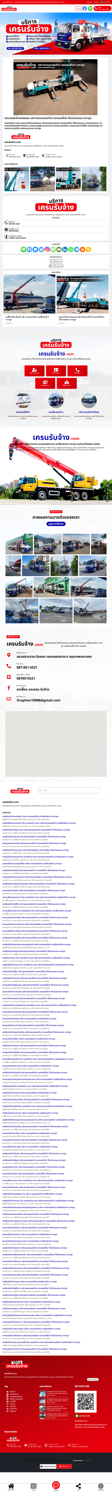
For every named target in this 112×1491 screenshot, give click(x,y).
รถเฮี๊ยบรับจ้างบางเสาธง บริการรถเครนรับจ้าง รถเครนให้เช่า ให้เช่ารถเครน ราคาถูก (35, 850)
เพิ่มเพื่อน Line (14, 229)
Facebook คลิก (50, 154)
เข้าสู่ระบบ (96, 2)
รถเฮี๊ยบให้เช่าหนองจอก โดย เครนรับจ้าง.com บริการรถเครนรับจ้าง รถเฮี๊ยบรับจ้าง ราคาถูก (39, 823)
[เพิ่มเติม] (101, 1486)
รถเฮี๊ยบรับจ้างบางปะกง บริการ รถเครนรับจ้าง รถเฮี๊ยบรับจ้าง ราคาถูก (30, 1113)
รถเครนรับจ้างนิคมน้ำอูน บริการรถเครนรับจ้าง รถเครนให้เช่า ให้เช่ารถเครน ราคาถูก (35, 985)
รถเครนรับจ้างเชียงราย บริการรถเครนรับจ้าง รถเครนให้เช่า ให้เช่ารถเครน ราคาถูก (35, 1261)
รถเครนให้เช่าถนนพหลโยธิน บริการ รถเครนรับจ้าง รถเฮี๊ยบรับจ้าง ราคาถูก (32, 863)
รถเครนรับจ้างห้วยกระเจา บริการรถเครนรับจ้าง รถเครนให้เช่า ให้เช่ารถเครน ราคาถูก (35, 1322)
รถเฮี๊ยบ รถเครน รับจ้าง (53, 157)
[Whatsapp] (71, 249)
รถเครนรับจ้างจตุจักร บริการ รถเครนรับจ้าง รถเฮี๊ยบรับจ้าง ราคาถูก (29, 1018)
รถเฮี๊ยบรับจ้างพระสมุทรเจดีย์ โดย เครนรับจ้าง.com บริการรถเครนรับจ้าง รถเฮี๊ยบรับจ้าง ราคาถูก (41, 1342)
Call (100, 7)
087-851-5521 (104, 9)
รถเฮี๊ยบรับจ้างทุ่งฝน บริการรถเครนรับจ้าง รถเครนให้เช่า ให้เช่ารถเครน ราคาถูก (34, 1295)
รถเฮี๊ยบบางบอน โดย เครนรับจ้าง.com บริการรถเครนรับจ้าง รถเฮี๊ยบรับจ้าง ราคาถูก (36, 957)
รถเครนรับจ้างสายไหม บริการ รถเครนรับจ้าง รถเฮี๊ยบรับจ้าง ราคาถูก (29, 1133)
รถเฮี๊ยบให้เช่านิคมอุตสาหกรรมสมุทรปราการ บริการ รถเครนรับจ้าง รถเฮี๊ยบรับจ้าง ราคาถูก (38, 1119)
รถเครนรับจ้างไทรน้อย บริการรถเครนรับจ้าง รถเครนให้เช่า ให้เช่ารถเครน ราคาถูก (34, 1227)
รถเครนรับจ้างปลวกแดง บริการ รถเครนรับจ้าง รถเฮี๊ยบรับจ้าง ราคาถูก (30, 1065)
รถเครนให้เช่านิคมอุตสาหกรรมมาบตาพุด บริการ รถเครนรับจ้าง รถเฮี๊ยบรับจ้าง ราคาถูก (37, 1315)
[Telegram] (76, 249)
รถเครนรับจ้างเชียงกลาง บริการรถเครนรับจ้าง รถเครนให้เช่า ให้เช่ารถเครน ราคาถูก (35, 1335)
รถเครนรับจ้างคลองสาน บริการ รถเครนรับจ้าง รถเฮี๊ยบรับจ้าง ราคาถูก (30, 1241)
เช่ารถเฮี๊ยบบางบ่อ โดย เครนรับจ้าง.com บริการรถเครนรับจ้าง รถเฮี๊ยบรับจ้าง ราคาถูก (36, 910)
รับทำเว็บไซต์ (87, 1460)
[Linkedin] (65, 249)
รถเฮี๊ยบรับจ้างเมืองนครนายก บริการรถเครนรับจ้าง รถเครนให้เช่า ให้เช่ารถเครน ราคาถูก (37, 1254)
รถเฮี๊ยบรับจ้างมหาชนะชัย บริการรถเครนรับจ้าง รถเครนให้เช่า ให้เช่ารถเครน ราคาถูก (35, 1268)
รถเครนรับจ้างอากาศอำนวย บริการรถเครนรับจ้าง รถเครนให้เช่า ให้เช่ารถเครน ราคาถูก (37, 924)
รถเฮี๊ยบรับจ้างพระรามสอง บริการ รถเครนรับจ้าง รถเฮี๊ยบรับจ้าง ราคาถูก (31, 1328)
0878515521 (14, 231)
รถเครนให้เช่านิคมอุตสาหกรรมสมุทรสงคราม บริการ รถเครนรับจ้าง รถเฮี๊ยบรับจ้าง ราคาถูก (38, 1207)
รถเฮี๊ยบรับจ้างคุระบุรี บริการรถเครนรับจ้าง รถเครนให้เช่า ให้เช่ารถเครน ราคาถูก (34, 836)
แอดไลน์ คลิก (31, 154)
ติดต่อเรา (89, 2)
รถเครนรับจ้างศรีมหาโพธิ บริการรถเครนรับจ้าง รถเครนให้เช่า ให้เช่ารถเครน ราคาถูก (35, 1099)
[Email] (59, 249)
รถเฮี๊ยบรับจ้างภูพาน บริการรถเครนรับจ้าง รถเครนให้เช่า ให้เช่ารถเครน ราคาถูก (33, 1308)
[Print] (82, 249)
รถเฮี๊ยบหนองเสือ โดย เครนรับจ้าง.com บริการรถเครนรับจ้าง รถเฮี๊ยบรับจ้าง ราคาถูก (57, 1408)
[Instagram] (47, 249)
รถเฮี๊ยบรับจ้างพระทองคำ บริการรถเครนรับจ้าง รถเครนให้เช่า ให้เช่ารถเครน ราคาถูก (57, 1416)
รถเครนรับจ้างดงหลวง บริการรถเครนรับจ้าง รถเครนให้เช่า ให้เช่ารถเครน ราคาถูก (34, 1140)
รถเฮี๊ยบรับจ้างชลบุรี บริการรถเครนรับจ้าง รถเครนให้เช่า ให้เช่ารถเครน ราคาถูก (33, 951)
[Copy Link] (88, 249)
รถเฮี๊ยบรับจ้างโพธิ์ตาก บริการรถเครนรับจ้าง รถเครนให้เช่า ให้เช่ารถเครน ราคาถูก (34, 1288)
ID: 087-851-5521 (35, 1446)
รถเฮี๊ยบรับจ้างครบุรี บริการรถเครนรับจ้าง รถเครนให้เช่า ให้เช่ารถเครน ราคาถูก (33, 870)
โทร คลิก (12, 154)
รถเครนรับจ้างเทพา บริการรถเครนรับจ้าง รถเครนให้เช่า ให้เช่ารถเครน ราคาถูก (33, 1167)
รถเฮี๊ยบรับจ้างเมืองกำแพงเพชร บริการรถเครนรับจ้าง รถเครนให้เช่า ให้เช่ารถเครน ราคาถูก (38, 883)
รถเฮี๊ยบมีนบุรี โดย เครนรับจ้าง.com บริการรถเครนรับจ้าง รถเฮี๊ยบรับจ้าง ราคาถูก (35, 1086)
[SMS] (53, 249)
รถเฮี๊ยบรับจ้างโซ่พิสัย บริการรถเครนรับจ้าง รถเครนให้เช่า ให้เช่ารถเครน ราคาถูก (34, 1052)
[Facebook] (29, 249)
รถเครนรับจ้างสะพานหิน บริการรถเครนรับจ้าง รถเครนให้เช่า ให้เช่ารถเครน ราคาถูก (35, 991)
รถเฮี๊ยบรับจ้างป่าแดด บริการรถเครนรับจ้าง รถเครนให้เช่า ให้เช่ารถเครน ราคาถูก (34, 1153)
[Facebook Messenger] (35, 249)
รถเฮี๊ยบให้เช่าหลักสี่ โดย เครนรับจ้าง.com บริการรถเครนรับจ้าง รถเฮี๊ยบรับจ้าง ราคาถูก (37, 1106)
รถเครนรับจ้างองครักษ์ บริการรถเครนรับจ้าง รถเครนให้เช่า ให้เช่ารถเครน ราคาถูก (35, 917)
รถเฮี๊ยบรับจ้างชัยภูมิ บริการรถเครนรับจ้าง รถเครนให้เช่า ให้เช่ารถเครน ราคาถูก (33, 1160)
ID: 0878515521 (33, 157)
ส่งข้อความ (75, 1444)
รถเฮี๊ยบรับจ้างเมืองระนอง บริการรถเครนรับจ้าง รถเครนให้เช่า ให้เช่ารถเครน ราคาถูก (36, 829)
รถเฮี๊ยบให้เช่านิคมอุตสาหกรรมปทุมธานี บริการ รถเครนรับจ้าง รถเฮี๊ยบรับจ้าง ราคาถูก (36, 944)
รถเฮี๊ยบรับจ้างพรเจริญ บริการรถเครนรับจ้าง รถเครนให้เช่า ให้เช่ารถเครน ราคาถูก (35, 1126)
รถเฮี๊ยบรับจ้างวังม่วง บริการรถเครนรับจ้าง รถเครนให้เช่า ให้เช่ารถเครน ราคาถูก (34, 1045)
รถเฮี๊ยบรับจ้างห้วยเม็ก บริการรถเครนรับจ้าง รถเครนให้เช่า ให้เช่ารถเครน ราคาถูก (34, 1072)
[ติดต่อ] (56, 1485)
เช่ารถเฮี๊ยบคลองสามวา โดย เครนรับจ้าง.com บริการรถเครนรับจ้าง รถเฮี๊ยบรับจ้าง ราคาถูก (39, 897)
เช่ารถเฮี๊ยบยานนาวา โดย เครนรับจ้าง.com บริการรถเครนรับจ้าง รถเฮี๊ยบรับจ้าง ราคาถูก (37, 1180)
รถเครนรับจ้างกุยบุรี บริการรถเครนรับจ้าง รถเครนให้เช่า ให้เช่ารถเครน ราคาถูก (33, 998)
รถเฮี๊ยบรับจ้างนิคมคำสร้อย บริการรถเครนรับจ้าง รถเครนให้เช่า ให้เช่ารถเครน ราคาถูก (36, 1032)
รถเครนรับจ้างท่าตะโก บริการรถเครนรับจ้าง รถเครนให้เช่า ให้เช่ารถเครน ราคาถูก (34, 1349)
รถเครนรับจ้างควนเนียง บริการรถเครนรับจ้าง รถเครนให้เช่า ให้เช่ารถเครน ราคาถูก (35, 1274)
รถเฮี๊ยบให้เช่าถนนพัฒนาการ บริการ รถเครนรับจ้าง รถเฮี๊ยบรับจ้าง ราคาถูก (32, 1193)
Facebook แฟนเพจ (15, 236)
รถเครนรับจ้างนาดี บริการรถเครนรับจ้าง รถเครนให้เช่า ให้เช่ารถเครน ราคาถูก (33, 1025)
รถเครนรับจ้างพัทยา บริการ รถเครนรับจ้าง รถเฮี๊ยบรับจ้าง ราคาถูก (28, 1038)
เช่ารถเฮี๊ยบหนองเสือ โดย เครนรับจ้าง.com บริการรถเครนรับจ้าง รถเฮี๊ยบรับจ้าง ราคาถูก (38, 1059)
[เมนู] (33, 1486)
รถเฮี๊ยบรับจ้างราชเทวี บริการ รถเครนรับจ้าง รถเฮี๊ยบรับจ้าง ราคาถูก (29, 1092)
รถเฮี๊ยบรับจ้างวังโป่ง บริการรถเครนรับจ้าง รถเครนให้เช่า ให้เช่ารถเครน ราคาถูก (34, 904)
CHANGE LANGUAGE (49, 1467)
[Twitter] (41, 249)
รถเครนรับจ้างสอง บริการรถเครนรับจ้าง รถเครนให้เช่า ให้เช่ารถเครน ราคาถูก (33, 1173)
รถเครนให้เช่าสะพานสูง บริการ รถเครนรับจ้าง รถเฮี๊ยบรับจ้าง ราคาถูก (30, 1146)
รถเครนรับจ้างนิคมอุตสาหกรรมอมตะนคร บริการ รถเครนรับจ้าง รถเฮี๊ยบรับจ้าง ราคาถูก (37, 1079)
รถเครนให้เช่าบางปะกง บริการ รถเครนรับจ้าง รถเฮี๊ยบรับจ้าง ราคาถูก (29, 1234)
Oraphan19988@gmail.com (38, 700)
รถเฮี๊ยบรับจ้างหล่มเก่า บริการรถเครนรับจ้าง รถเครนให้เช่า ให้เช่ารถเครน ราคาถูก (34, 1247)
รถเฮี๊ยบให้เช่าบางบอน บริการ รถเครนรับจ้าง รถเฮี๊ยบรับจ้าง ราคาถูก (29, 1281)
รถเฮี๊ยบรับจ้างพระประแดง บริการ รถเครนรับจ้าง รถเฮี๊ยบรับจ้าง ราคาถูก (31, 1301)
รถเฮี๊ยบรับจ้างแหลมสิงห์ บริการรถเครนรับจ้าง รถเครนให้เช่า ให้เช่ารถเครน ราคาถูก (35, 1214)
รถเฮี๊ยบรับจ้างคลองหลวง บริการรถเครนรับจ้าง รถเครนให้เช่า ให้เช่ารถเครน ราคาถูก (57, 1401)
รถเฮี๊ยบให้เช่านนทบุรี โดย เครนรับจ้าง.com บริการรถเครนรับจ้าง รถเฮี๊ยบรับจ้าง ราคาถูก (37, 856)
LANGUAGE (106, 2)
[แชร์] (78, 1486)
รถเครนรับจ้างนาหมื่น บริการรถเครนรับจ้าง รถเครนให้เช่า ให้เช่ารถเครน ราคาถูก (34, 843)
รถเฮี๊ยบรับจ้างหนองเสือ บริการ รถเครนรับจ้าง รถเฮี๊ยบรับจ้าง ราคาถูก (30, 816)
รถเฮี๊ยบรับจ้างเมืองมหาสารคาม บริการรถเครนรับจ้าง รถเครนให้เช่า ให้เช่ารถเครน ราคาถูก (38, 1221)
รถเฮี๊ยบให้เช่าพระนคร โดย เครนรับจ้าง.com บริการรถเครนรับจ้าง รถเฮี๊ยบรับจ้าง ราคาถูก (38, 1200)
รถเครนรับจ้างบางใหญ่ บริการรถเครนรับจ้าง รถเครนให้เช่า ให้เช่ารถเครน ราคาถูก (34, 931)
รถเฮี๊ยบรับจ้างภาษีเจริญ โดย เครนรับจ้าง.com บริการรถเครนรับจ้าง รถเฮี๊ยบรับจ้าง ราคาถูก (39, 1005)
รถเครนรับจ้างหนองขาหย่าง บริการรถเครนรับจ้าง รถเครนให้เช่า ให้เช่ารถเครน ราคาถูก (37, 877)
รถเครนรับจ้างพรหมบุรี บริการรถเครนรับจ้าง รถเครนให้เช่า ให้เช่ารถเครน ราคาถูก (35, 1011)
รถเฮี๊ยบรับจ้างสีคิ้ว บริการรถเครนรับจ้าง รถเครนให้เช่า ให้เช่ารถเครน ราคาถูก (33, 971)
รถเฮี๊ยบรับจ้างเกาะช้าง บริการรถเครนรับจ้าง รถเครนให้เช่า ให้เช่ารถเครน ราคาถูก (57, 1393)
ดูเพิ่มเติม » (9, 323)
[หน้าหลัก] (11, 1486)
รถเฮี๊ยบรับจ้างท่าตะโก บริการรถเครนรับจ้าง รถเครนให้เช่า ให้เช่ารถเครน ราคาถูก (34, 978)
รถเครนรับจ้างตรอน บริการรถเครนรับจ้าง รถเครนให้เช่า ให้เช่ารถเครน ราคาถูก (33, 1187)
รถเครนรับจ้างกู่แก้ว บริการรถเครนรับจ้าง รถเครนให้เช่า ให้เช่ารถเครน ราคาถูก (33, 890)
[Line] (23, 249)
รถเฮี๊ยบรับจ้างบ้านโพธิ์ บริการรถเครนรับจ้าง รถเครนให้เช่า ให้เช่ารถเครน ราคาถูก (34, 937)
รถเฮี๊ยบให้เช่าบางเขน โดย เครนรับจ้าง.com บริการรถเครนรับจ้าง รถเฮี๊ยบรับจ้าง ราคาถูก (38, 964)
